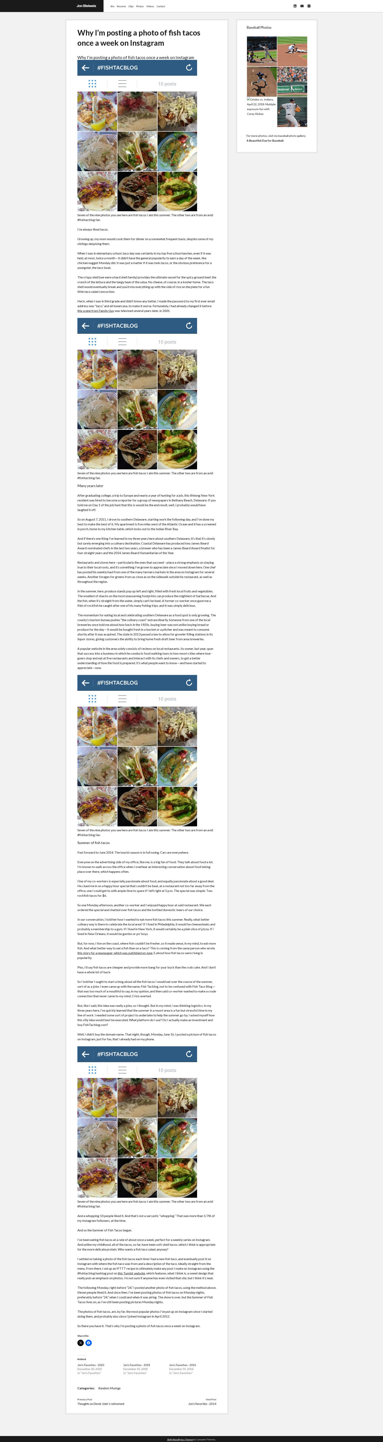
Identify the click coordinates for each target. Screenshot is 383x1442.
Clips (131, 6)
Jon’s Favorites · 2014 (202, 1404)
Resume (121, 6)
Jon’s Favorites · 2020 (90, 1365)
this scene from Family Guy (95, 311)
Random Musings (109, 1388)
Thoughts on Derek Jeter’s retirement (100, 1404)
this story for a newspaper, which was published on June (115, 953)
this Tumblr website (131, 1273)
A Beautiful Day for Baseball (265, 140)
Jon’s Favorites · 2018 (136, 1365)
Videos (150, 6)
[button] (262, 51)
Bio (112, 6)
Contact (161, 6)
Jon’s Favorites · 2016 (182, 1365)
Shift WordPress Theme (180, 1439)
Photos (140, 6)
